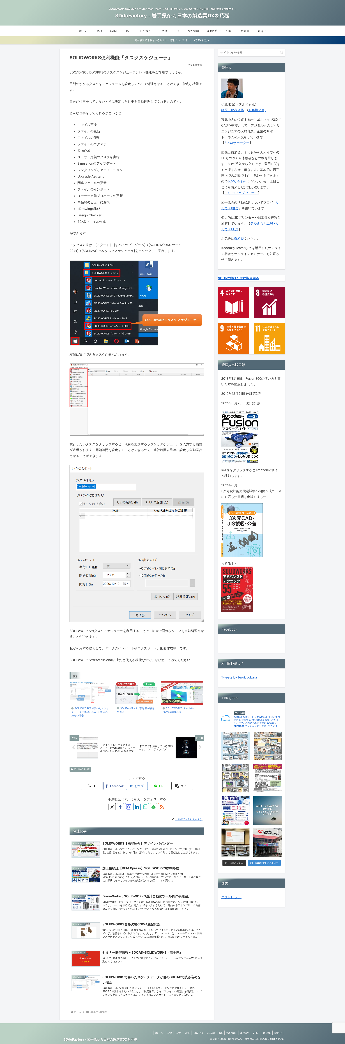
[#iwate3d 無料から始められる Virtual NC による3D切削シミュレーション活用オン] (267, 778)
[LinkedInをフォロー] (137, 806)
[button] (182, 786)
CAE (187, 1032)
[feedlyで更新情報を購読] (153, 806)
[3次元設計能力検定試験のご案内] (235, 810)
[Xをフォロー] (112, 806)
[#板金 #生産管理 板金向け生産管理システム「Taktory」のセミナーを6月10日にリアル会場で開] (235, 746)
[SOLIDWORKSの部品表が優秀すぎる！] (136, 693)
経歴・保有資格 (232, 110)
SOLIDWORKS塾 (81, 769)
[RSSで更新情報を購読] (161, 806)
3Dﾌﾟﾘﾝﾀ (198, 1032)
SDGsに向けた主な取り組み (238, 278)
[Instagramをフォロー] (128, 806)
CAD (169, 1032)
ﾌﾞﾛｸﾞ (256, 1032)
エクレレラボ (231, 897)
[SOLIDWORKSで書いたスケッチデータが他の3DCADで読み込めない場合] (91, 693)
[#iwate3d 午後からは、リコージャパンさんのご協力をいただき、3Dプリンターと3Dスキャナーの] (235, 842)
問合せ (278, 1032)
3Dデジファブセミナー (241, 193)
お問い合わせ (237, 181)
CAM (178, 1032)
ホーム (159, 1032)
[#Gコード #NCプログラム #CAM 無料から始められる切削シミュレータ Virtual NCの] (235, 778)
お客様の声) (257, 110)
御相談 (239, 238)
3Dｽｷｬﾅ (211, 1032)
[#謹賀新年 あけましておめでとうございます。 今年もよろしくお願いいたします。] (267, 810)
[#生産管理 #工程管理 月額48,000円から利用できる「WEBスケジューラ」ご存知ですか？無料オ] (267, 746)
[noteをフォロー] (145, 806)
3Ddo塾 (244, 1032)
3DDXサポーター (236, 143)
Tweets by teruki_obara (239, 677)
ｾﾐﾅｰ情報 (231, 1032)
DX (221, 1032)
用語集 (267, 1032)
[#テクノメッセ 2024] (267, 842)
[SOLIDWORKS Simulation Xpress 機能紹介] (182, 693)
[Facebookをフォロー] (120, 806)
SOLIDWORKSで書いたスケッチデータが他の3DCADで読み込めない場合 (90, 712)
